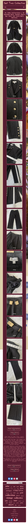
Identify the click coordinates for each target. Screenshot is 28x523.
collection (10, 495)
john (7, 486)
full (7, 502)
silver (21, 486)
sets (6, 501)
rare (15, 500)
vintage (9, 498)
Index (14, 509)
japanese (7, 493)
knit (11, 493)
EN (13, 517)
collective (18, 498)
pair (23, 501)
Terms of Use (14, 515)
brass (18, 493)
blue (16, 505)
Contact (14, 511)
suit (14, 493)
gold (21, 493)
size (14, 486)
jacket (22, 488)
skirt (11, 505)
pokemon (7, 488)
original (19, 505)
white (18, 488)
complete (18, 490)
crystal (12, 488)
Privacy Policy (14, 513)
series (19, 501)
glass (17, 502)
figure (22, 495)
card (17, 486)
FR (15, 517)
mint (14, 502)
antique (9, 491)
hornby (10, 501)
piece (18, 495)
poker (21, 502)
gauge (15, 488)
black (10, 502)
